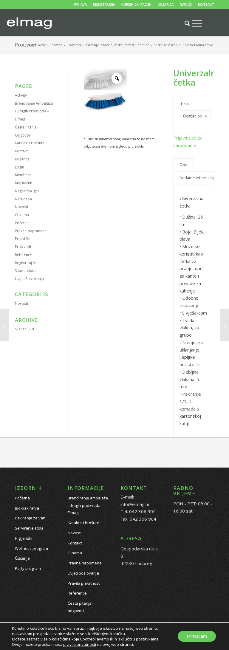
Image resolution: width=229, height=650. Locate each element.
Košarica (22, 159)
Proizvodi (25, 44)
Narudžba (23, 199)
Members (23, 174)
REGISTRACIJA (104, 4)
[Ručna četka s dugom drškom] (4, 325)
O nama (22, 214)
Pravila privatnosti (84, 583)
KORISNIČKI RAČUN (136, 4)
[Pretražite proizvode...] (184, 23)
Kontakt (21, 151)
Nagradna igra (27, 191)
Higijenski (23, 538)
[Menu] (194, 23)
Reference (23, 254)
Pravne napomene (31, 230)
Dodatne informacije (198, 177)
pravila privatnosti (79, 644)
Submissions (25, 270)
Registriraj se (26, 262)
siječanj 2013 (26, 329)
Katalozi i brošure (30, 143)
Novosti (21, 206)
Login (19, 167)
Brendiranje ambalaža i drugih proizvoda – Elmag (34, 111)
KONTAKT (206, 4)
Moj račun (23, 182)
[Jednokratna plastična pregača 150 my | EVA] (224, 325)
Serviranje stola (29, 528)
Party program (28, 568)
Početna (22, 222)
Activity (21, 95)
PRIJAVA (80, 4)
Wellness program (31, 548)
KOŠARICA (166, 4)
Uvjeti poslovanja (29, 278)
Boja (185, 103)
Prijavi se (22, 238)
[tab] (183, 165)
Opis (184, 164)
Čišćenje (22, 558)
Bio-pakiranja (27, 508)
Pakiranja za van (30, 518)
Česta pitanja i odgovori (80, 607)
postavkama (147, 639)
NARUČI (186, 4)
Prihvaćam (197, 636)
